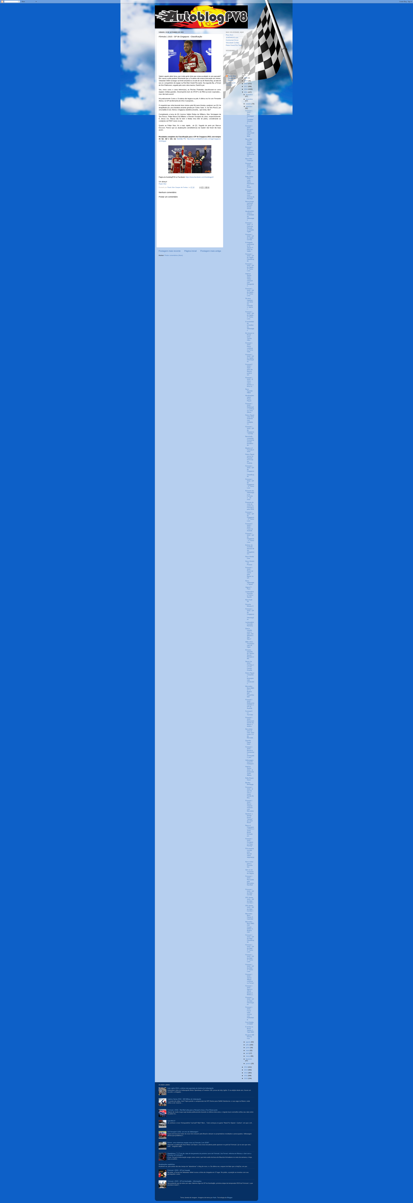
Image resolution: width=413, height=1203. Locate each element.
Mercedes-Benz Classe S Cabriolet (249, 916)
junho (248, 1047)
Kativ (214, 1197)
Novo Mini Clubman (249, 159)
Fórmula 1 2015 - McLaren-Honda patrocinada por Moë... (249, 131)
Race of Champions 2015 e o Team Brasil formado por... (249, 831)
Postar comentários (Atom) (174, 255)
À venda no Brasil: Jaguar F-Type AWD (249, 1029)
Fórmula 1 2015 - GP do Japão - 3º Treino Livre (249, 267)
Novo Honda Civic (249, 557)
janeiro (248, 1063)
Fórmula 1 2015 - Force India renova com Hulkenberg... (249, 1013)
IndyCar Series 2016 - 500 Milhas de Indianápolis (184, 1099)
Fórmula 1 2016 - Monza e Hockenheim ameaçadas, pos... (249, 752)
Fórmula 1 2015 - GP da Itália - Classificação (249, 938)
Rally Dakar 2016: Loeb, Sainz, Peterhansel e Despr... (249, 182)
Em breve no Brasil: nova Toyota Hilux (249, 336)
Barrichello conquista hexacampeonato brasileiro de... (249, 441)
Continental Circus (232, 40)
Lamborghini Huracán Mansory (249, 624)
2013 (246, 1070)
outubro (249, 104)
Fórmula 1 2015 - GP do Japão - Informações (249, 358)
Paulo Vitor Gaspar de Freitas (232, 78)
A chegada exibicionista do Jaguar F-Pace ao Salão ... (249, 247)
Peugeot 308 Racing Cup (249, 1036)
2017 (246, 86)
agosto (248, 1042)
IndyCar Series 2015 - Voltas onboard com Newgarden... (249, 280)
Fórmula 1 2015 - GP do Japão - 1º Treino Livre (249, 315)
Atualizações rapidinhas (167, 1164)
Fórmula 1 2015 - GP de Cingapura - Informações (249, 614)
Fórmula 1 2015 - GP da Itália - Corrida (249, 892)
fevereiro (249, 1059)
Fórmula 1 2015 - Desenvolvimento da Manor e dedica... (249, 722)
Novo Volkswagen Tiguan (249, 582)
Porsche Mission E (249, 605)
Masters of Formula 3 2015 (249, 449)
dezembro (249, 94)
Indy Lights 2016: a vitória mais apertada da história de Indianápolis (190, 1088)
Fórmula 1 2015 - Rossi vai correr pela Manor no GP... (249, 573)
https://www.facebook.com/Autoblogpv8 (199, 177)
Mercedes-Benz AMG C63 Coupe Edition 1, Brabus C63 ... (249, 927)
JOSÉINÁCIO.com (232, 37)
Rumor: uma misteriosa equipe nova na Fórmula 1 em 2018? (188, 1142)
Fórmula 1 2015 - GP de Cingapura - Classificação (249, 471)
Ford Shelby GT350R (249, 1023)
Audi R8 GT (171, 1121)
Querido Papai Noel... (248, 742)
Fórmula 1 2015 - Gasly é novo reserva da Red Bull (249, 194)
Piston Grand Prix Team (234, 45)
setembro (249, 106)
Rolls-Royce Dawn (249, 779)
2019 (246, 81)
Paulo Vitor (162, 184)
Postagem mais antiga (210, 251)
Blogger (229, 1197)
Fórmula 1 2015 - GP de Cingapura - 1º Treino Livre (249, 538)
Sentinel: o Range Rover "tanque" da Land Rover (249, 818)
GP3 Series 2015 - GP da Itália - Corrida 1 (249, 908)
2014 (246, 1067)
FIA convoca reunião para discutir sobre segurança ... (249, 854)
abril (247, 1053)
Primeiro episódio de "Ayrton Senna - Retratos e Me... (249, 654)
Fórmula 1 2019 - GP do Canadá (178, 1170)
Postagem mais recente (170, 251)
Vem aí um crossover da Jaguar (249, 871)
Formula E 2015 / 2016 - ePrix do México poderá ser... (249, 370)
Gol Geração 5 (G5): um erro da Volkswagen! (182, 1132)
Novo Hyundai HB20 (249, 390)
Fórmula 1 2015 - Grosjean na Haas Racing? (249, 842)
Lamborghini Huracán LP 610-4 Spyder (249, 594)
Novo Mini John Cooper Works (248, 141)
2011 (246, 1075)
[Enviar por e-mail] (200, 187)
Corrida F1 (181, 139)
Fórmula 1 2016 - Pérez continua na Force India (249, 347)
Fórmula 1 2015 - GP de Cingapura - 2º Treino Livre (249, 516)
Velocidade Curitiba (232, 43)
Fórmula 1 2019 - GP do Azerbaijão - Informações (184, 1181)
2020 (246, 78)
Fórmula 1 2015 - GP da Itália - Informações (249, 1001)
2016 (246, 89)
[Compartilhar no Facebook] (206, 187)
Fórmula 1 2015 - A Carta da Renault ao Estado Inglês (249, 227)
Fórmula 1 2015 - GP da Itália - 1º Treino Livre (249, 968)
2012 (246, 1073)
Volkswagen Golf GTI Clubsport (249, 761)
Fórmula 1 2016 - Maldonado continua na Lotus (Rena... (249, 408)
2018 (246, 83)
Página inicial (190, 251)
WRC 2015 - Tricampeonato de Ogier (249, 644)
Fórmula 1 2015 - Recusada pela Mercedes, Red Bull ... (249, 881)
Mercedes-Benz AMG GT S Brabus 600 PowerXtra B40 (249, 691)
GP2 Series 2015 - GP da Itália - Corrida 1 (249, 900)
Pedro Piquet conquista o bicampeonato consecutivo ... (249, 678)
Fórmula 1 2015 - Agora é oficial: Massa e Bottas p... (249, 990)
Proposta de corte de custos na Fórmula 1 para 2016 (249, 506)
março (248, 1056)
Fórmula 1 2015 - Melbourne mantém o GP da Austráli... (249, 704)
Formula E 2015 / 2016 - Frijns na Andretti (249, 527)
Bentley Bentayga (249, 783)
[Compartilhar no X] (204, 187)
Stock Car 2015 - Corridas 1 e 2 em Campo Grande (249, 666)
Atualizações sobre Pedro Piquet (249, 398)
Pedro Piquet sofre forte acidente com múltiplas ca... (249, 419)
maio (248, 1050)
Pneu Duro (229, 35)
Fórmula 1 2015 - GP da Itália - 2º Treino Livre (249, 958)
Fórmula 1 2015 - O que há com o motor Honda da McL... (249, 792)
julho (248, 1045)
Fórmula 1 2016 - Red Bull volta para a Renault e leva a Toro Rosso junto (192, 1110)
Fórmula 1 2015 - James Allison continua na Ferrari (249, 979)
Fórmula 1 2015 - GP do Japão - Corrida (249, 237)
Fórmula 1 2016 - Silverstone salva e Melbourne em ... (249, 151)
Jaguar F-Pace (248, 588)
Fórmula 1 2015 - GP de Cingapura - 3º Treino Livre (249, 483)
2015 (246, 92)
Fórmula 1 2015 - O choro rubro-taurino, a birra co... (249, 382)
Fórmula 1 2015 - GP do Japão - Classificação (249, 257)
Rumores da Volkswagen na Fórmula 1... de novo (249, 495)
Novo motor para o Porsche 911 (249, 864)
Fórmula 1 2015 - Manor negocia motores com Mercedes (249, 806)
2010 (246, 1078)
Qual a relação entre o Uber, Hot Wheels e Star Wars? (249, 634)
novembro (249, 99)
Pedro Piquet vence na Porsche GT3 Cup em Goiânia (249, 459)
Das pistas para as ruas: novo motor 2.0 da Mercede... (249, 733)
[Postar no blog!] (202, 187)
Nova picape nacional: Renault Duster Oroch (249, 205)
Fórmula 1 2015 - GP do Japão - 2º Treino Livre (249, 292)
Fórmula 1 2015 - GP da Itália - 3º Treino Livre (249, 948)
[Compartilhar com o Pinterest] (208, 187)
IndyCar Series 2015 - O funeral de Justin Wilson (249, 771)
